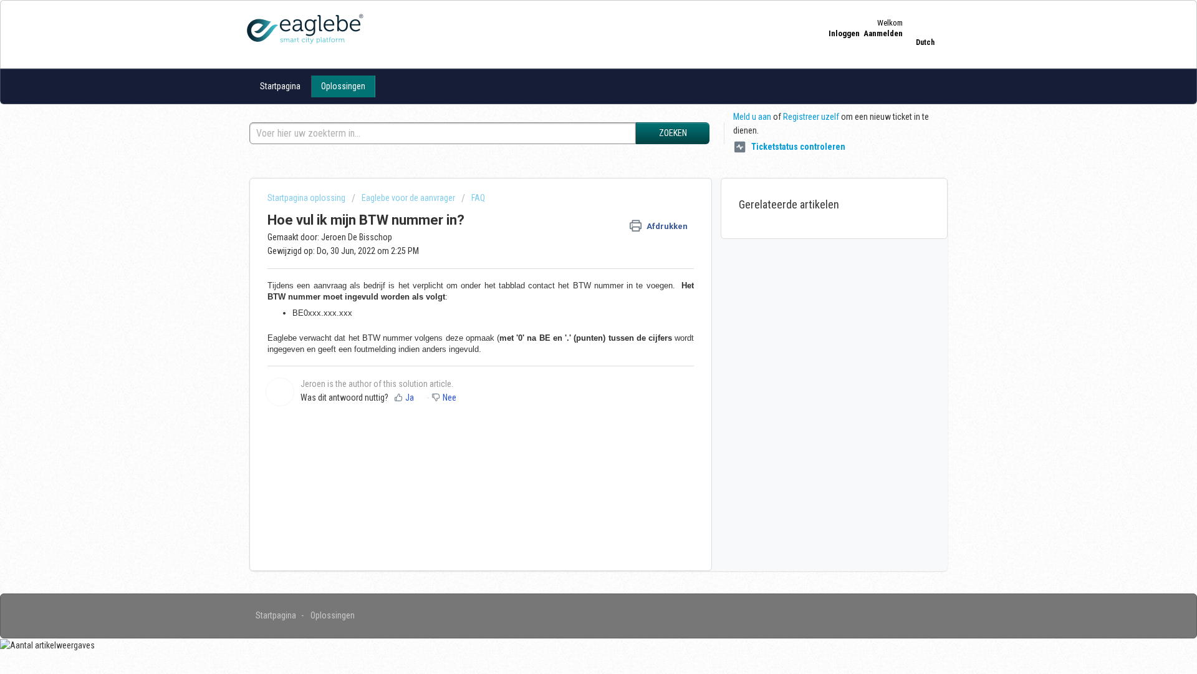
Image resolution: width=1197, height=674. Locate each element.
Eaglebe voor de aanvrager (408, 198)
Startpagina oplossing (307, 198)
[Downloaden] (575, 173)
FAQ (478, 198)
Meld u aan (752, 117)
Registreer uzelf (811, 117)
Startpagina (280, 86)
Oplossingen (343, 86)
